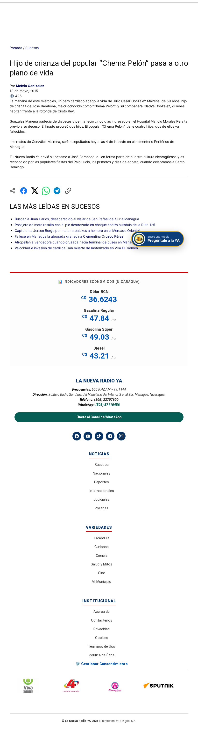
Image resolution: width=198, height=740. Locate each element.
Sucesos (32, 48)
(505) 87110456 (107, 405)
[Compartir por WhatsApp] (46, 191)
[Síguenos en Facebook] (76, 436)
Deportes (101, 482)
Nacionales (101, 473)
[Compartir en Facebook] (24, 191)
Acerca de (101, 611)
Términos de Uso (101, 646)
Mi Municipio (101, 581)
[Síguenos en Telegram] (110, 436)
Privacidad (101, 629)
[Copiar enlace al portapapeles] (68, 191)
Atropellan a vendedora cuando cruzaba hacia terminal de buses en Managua (76, 242)
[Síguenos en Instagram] (121, 436)
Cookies (101, 638)
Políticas (101, 508)
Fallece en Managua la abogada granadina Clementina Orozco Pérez (69, 236)
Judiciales (101, 499)
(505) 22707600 (106, 400)
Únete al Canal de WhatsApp (99, 417)
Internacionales (101, 491)
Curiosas (101, 547)
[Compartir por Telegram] (57, 191)
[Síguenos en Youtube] (88, 436)
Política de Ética (101, 655)
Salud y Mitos (101, 564)
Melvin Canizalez (30, 86)
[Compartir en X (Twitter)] (35, 191)
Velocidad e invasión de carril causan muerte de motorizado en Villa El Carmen (76, 248)
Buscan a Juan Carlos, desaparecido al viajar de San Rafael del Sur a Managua (77, 219)
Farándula (101, 538)
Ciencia (101, 555)
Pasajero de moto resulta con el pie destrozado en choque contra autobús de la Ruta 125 (85, 225)
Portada (16, 48)
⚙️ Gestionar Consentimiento (102, 664)
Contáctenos (101, 620)
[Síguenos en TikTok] (99, 436)
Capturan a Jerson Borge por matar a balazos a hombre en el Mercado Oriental (77, 230)
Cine (101, 573)
